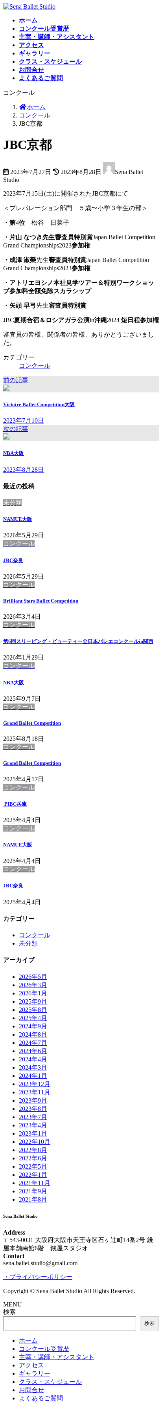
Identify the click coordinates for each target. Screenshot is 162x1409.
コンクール (34, 365)
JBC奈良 (13, 560)
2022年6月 (33, 1158)
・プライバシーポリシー (37, 1276)
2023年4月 (33, 1125)
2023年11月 (34, 1092)
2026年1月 (33, 993)
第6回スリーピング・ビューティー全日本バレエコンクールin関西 (78, 641)
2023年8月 (33, 1108)
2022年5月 (33, 1166)
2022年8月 (33, 1150)
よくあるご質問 (41, 1398)
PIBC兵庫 (15, 804)
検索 (9, 1311)
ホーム (28, 1340)
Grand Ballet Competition (32, 723)
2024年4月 (33, 1059)
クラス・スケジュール (50, 1381)
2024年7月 (33, 1042)
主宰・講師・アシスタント (56, 1357)
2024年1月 (33, 1075)
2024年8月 (33, 1034)
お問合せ (31, 1390)
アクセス (31, 1365)
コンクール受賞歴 (44, 1348)
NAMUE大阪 (17, 519)
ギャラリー (34, 1373)
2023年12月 (34, 1084)
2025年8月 (33, 1009)
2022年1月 (33, 1174)
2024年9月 (33, 1026)
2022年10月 (34, 1141)
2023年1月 (33, 1133)
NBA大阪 (13, 682)
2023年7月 (33, 1117)
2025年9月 (33, 1001)
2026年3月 (33, 985)
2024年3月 (33, 1067)
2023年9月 (33, 1100)
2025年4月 (33, 1018)
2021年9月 (33, 1191)
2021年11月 (34, 1183)
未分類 (28, 943)
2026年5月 (33, 976)
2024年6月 (33, 1051)
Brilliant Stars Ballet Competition (40, 601)
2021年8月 (33, 1199)
